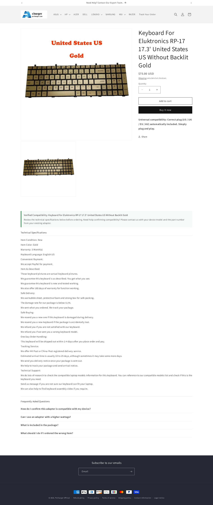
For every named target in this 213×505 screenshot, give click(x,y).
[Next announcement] (191, 3)
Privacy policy (93, 498)
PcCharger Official (62, 498)
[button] (57, 14)
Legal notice (159, 498)
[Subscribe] (131, 471)
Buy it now (165, 109)
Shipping (142, 78)
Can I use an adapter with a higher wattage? (46, 417)
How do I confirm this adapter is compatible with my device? (56, 408)
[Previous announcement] (21, 3)
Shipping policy (124, 498)
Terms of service (108, 498)
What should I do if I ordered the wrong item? (47, 433)
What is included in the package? (39, 425)
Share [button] (144, 136)
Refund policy (79, 498)
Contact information (142, 498)
